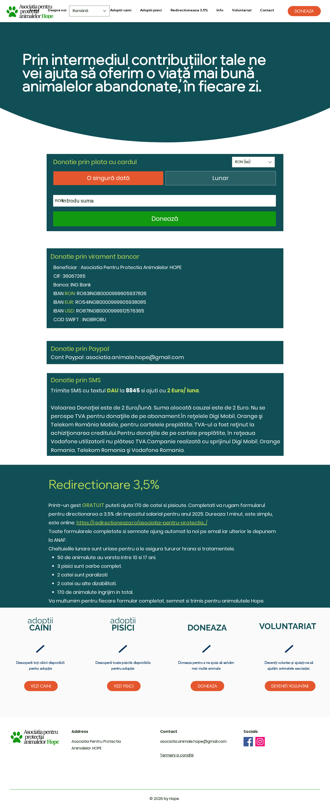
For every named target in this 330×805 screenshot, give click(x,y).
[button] (220, 10)
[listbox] (253, 162)
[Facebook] (248, 741)
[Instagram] (260, 741)
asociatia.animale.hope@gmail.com (135, 357)
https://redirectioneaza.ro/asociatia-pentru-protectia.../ (142, 522)
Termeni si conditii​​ (177, 755)
